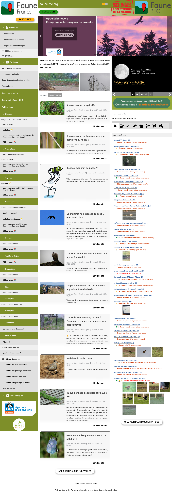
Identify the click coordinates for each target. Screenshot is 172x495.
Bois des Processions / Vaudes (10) (126, 146)
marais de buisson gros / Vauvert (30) (127, 325)
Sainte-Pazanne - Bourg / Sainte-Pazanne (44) (130, 378)
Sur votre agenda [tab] (55, 95)
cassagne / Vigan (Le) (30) (123, 301)
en (106, 4)
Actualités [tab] (43, 95)
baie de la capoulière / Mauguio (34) (126, 331)
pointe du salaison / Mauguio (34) (125, 366)
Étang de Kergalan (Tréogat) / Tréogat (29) (128, 277)
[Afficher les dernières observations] (124, 118)
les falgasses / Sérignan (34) (124, 343)
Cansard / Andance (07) (122, 140)
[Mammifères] (122, 126)
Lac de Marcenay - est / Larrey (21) (126, 265)
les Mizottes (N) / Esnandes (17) (125, 235)
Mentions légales (80, 483)
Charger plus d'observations (141, 422)
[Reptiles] (135, 126)
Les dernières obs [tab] (120, 114)
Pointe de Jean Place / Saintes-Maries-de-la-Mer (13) (132, 206)
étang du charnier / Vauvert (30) (125, 319)
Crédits (95, 483)
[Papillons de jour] (154, 126)
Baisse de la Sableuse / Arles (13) (126, 176)
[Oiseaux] (115, 126)
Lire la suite (99, 126)
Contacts (89, 483)
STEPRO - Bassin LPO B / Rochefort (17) (128, 247)
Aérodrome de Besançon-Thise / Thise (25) (129, 271)
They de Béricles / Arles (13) (124, 229)
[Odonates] (148, 126)
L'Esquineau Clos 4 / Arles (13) (124, 200)
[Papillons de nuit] (161, 126)
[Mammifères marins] (128, 126)
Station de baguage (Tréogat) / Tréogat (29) (129, 289)
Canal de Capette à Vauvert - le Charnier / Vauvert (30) (133, 295)
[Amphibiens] (141, 126)
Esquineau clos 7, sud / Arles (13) (125, 188)
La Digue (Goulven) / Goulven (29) (125, 283)
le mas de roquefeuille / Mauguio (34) (127, 337)
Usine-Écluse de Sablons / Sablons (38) (128, 372)
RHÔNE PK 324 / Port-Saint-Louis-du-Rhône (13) (131, 223)
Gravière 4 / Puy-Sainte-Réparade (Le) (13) (129, 194)
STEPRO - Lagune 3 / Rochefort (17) (126, 241)
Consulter (48, 12)
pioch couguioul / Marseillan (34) (125, 360)
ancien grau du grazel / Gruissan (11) (127, 170)
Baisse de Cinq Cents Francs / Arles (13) (128, 182)
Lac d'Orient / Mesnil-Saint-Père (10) (126, 152)
